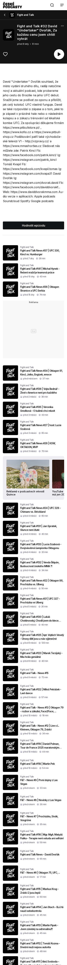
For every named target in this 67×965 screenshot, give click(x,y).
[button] (52, 5)
